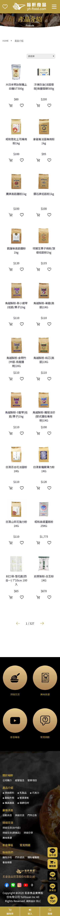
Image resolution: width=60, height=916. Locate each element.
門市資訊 (19, 857)
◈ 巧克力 (34, 792)
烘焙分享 (28, 832)
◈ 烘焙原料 (8, 792)
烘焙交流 (19, 815)
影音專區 (7, 845)
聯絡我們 (7, 852)
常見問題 (25, 845)
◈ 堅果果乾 (23, 797)
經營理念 (19, 780)
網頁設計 (31, 901)
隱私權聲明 (33, 857)
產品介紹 (19, 40)
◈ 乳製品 (22, 792)
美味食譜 (7, 837)
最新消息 (7, 810)
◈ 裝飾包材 (23, 802)
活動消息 (7, 815)
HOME (5, 40)
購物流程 (7, 857)
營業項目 (32, 780)
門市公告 (32, 815)
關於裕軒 (7, 775)
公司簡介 (7, 780)
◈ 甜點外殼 (8, 797)
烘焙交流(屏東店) (11, 832)
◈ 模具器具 (8, 802)
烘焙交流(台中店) (11, 827)
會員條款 (7, 862)
